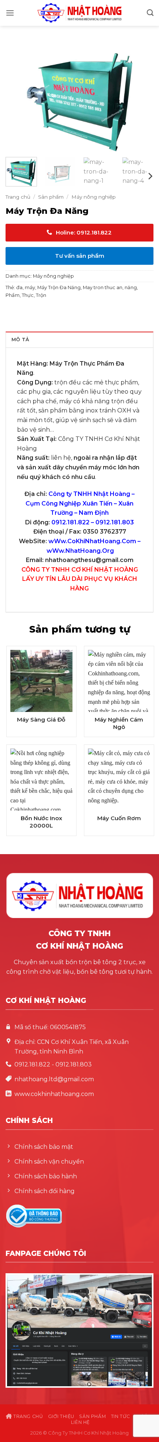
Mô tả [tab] (20, 339)
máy (30, 287)
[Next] (141, 96)
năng (131, 287)
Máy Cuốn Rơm (119, 818)
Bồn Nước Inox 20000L (41, 822)
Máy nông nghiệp (93, 197)
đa (19, 287)
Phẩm (13, 295)
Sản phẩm (51, 197)
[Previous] (17, 96)
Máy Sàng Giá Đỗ (41, 719)
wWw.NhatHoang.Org (80, 550)
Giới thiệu (61, 1416)
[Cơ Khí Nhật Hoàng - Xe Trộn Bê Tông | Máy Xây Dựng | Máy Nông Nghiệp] (79, 13)
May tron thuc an (102, 287)
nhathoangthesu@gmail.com (89, 560)
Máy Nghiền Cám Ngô (119, 723)
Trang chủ (18, 197)
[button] (10, 13)
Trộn (41, 295)
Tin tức (120, 1416)
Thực (28, 295)
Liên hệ (80, 1422)
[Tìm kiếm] (150, 13)
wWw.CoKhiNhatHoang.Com (92, 541)
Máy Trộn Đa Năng (59, 287)
